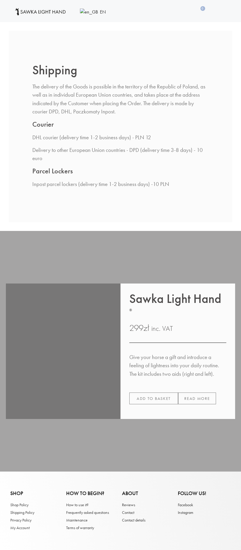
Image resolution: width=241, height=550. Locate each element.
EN (102, 12)
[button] (153, 398)
